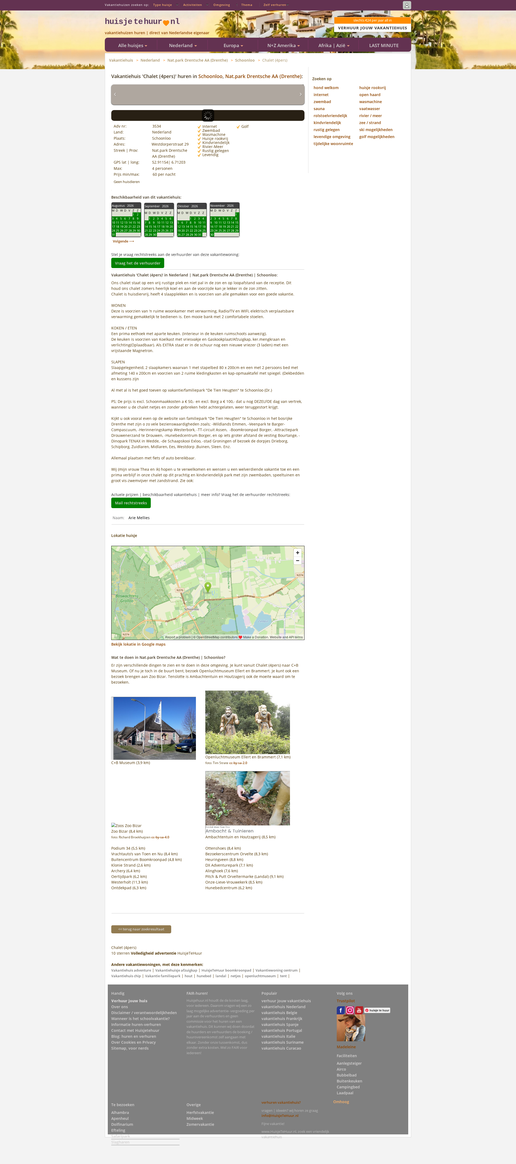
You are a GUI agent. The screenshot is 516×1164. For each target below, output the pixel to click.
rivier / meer (370, 115)
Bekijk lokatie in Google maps (138, 644)
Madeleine (346, 1046)
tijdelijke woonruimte (333, 143)
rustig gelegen (327, 129)
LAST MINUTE (384, 45)
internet (321, 94)
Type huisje (162, 5)
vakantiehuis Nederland (283, 1006)
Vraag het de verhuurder (137, 262)
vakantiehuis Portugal (281, 1030)
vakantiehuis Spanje (280, 1024)
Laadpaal (345, 1092)
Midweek (195, 1118)
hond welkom (326, 87)
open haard (370, 94)
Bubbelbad (347, 1075)
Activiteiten (192, 5)
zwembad (322, 101)
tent (283, 975)
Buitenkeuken (349, 1081)
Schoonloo (245, 60)
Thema (246, 5)
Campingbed (348, 1086)
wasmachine (370, 101)
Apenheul (120, 1118)
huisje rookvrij (372, 87)
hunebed (204, 975)
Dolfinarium (122, 1124)
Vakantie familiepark (162, 975)
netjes (236, 975)
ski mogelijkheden (376, 129)
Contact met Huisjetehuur (135, 1030)
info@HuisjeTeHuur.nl (280, 1115)
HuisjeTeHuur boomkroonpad (226, 970)
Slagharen (120, 1142)
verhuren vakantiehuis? (281, 1102)
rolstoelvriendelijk (330, 115)
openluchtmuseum (260, 975)
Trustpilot (346, 1000)
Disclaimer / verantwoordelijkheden (144, 1012)
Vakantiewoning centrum (277, 970)
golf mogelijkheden (377, 136)
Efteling (118, 1130)
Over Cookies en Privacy (133, 1042)
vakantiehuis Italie (278, 1036)
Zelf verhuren (275, 5)
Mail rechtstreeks (131, 502)
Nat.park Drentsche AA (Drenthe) (197, 60)
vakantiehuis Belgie (279, 1012)
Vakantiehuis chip (126, 975)
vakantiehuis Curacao (281, 1048)
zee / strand (370, 122)
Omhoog (341, 1101)
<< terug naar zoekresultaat (141, 929)
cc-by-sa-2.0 (238, 763)
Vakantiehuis (121, 60)
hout (188, 975)
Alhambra (120, 1112)
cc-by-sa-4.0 (160, 837)
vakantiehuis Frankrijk (281, 1018)
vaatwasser (369, 108)
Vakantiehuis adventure (131, 970)
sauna (319, 108)
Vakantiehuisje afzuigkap (176, 970)
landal (221, 975)
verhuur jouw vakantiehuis (286, 1000)
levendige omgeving (332, 136)
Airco (341, 1069)
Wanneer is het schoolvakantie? (140, 1018)
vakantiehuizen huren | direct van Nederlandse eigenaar (157, 33)
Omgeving (221, 5)
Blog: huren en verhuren (133, 1036)
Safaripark (120, 1136)
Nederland (150, 60)
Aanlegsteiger (349, 1063)
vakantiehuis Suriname (282, 1042)
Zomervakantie (200, 1124)
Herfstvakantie (200, 1112)
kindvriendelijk (327, 122)
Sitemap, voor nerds (130, 1048)
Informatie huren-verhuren (136, 1024)
